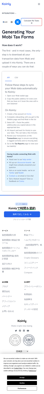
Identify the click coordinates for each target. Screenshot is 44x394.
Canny (21, 181)
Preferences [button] (32, 371)
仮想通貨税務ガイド (33, 253)
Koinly (29, 114)
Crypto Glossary (31, 258)
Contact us (13, 176)
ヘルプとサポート (32, 240)
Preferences (22, 388)
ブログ (5, 286)
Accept (22, 377)
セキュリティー (31, 304)
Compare (28, 272)
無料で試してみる (21, 214)
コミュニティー (31, 263)
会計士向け (7, 264)
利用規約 (28, 294)
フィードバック (31, 268)
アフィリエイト (9, 301)
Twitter (12, 173)
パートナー (7, 296)
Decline (22, 383)
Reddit (21, 173)
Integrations (8, 13)
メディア (6, 306)
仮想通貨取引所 (9, 235)
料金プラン (29, 235)
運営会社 (6, 291)
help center (27, 159)
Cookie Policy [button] (18, 368)
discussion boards (24, 162)
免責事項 (28, 299)
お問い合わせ (8, 311)
